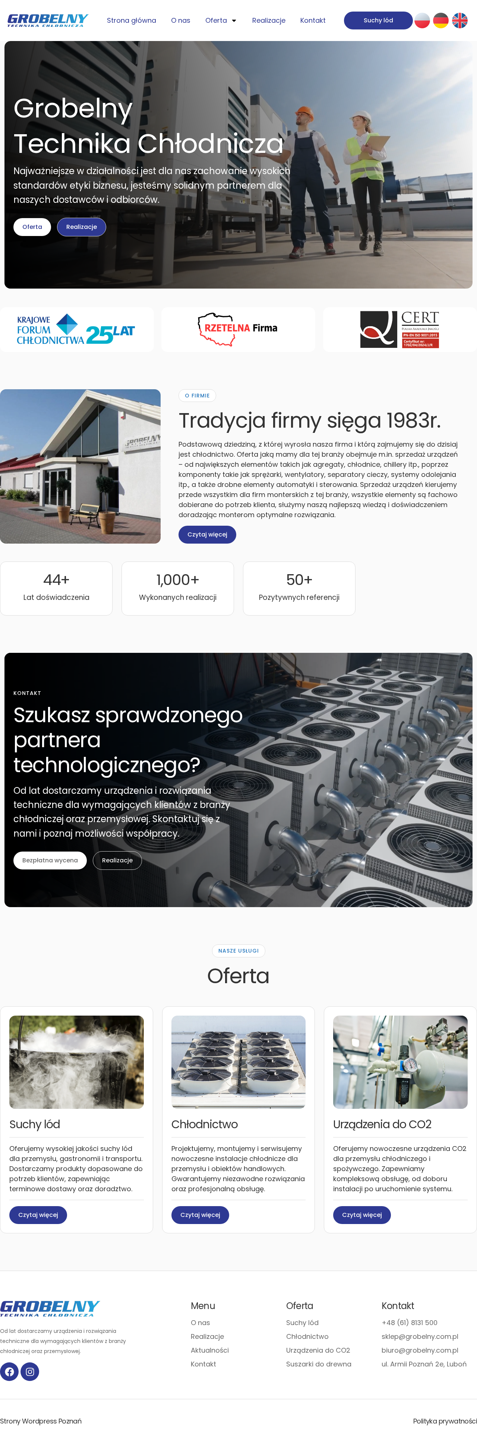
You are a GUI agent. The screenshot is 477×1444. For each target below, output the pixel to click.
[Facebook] (9, 1371)
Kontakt (313, 20)
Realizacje (268, 20)
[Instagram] (29, 1371)
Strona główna (131, 20)
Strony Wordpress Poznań (41, 1421)
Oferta (216, 20)
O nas (180, 20)
